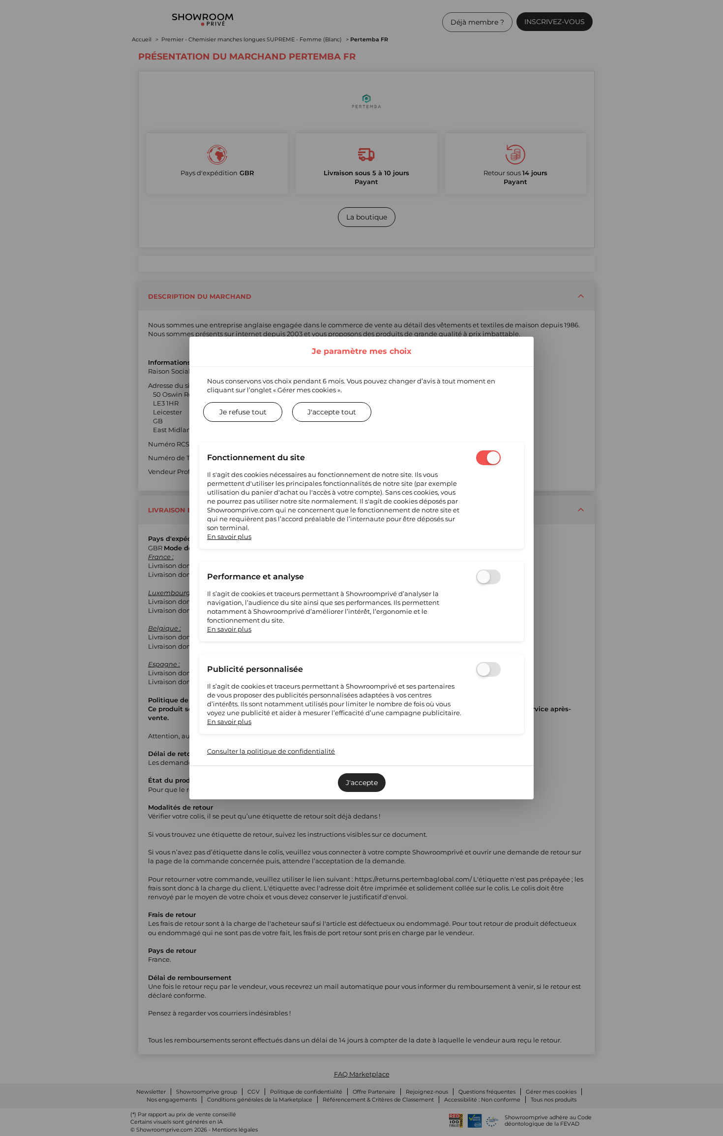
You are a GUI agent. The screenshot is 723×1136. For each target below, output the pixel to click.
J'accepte (362, 782)
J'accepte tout (331, 412)
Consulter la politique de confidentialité (271, 751)
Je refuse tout (243, 412)
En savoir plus (229, 536)
